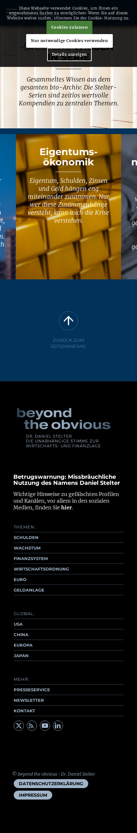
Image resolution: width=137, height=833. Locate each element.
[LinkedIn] (58, 726)
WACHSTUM (27, 547)
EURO (20, 579)
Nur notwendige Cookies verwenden (69, 40)
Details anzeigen (69, 54)
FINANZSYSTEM (31, 558)
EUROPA (23, 645)
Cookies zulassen (69, 27)
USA (18, 624)
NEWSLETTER (29, 700)
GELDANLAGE (29, 589)
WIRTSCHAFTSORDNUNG (41, 568)
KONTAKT (24, 710)
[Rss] (32, 726)
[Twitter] (19, 726)
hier (66, 507)
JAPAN (21, 655)
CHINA (21, 634)
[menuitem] (51, 783)
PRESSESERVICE (32, 689)
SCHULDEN (26, 537)
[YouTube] (45, 726)
